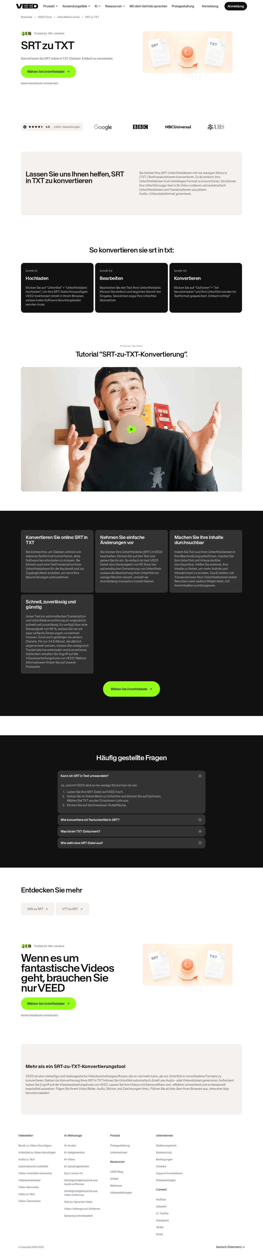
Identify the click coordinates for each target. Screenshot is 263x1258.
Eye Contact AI (73, 1173)
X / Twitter (162, 1213)
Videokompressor (29, 1180)
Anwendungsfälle (74, 6)
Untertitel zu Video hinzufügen (37, 1152)
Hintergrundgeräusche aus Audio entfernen (80, 1182)
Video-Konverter (28, 1187)
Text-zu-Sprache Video (78, 1202)
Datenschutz (164, 1152)
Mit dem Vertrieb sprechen (148, 6)
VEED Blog (116, 1172)
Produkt (49, 6)
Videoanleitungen (121, 1192)
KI (96, 6)
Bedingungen (164, 1159)
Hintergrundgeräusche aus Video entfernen (80, 1193)
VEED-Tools (45, 17)
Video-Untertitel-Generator (35, 1173)
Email (159, 1234)
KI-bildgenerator (74, 1152)
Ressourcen (113, 6)
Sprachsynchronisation (78, 1215)
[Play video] (131, 429)
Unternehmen (118, 1152)
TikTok (160, 1227)
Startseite (26, 17)
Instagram (162, 1220)
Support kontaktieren (169, 1173)
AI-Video (69, 1159)
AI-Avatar (70, 1145)
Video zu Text (26, 1194)
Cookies (161, 1166)
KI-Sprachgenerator (76, 1166)
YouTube (161, 1199)
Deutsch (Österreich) (229, 1247)
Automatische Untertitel (33, 1166)
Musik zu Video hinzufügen (34, 1145)
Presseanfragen (166, 1180)
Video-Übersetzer (29, 1201)
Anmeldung (210, 6)
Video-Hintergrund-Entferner (82, 1209)
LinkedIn (161, 1206)
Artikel (114, 1178)
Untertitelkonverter (68, 17)
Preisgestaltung (183, 6)
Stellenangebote (166, 1145)
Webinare (116, 1185)
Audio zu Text (26, 1159)
